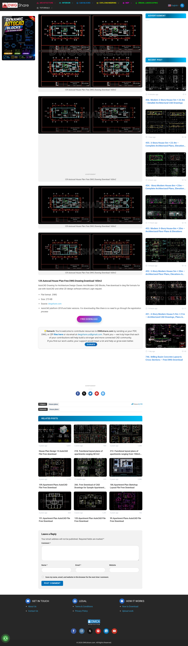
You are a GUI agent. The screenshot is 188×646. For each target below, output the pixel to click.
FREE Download (88, 319)
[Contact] (5, 638)
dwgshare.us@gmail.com (90, 334)
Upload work (127, 611)
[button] (182, 5)
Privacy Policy (81, 611)
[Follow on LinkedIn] (106, 631)
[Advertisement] (18, 102)
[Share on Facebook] (78, 393)
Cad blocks (85, 3)
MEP (127, 3)
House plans (53, 404)
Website (112, 565)
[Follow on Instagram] (82, 631)
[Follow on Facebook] (73, 631)
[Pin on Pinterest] (97, 393)
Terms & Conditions (84, 606)
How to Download (130, 606)
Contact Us (33, 611)
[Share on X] (84, 393)
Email (78, 565)
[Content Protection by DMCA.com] (94, 622)
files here (58, 334)
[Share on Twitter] (90, 393)
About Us (32, 606)
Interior (66, 3)
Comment (46, 543)
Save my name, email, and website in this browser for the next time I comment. (77, 577)
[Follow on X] (90, 631)
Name (44, 565)
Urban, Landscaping (148, 3)
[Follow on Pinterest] (98, 631)
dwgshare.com (55, 304)
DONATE (91, 344)
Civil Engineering (108, 3)
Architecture (46, 3)
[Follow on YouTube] (114, 631)
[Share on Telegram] (103, 393)
